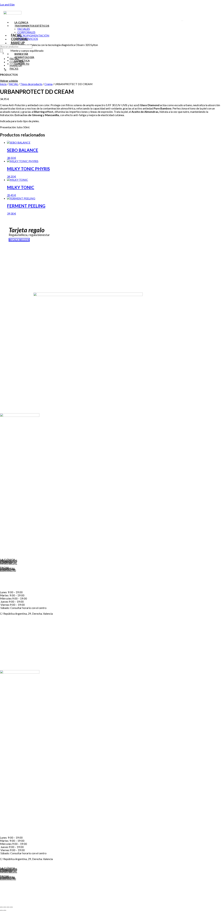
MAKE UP (18, 43)
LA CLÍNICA (21, 22)
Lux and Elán (7, 4)
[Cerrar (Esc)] (11, 907)
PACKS (14, 68)
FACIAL (16, 35)
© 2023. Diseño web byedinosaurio (17, 904)
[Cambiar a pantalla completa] (4, 907)
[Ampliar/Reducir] (1, 907)
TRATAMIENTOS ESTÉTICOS (31, 25)
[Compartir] (8, 907)
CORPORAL (19, 39)
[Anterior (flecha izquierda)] (1, 910)
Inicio (3, 84)
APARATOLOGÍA (24, 57)
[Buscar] (1, 50)
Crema (48, 84)
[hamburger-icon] (146, 33)
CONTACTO (8, 570)
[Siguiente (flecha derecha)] (4, 910)
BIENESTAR (21, 53)
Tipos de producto (31, 84)
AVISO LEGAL (8, 563)
